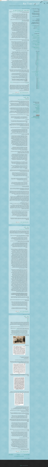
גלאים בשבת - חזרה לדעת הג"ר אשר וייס (21, 10)
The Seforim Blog (37, 108)
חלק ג (25, 99)
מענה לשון (38, 106)
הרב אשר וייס (15, 93)
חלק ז (18, 99)
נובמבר (37, 61)
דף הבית (18, 454)
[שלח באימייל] (18, 92)
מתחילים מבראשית (37, 45)
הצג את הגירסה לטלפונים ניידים (19, 456)
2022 (38, 56)
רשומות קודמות (11, 454)
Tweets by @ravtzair (37, 31)
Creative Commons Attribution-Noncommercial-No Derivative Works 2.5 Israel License (35, 118)
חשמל (13, 93)
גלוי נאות (38, 29)
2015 (38, 81)
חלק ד (23, 99)
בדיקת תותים (38, 39)
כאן (19, 90)
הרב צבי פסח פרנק (20, 312)
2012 (38, 84)
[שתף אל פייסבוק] (16, 92)
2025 (38, 53)
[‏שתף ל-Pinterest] (15, 92)
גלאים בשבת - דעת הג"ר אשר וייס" (16, 11)
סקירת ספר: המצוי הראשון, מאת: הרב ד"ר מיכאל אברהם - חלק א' (35, 47)
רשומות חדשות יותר (27, 454)
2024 (38, 54)
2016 (38, 80)
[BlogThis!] (17, 92)
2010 (38, 86)
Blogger (21, 465)
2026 (38, 52)
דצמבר (37, 60)
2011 (38, 85)
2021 (38, 57)
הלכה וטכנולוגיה (21, 93)
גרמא (25, 93)
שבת (17, 312)
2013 (38, 83)
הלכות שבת (18, 93)
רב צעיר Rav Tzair (31, 3)
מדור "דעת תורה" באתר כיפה (36, 104)
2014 (38, 82)
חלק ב (26, 99)
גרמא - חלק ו (26, 316)
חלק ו (20, 99)
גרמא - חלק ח (26, 97)
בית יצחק (26, 452)
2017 (38, 79)
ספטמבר (37, 63)
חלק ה (21, 99)
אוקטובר (37, 62)
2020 (38, 58)
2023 (38, 55)
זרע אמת (19, 452)
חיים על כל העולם (37, 105)
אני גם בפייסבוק (37, 28)
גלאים (26, 93)
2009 (38, 87)
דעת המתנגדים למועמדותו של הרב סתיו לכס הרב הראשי (35, 44)
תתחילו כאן (33, 25)
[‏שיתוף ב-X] (17, 222)
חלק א (28, 99)
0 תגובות (21, 92)
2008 (38, 88)
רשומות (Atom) (26, 458)
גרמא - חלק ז (26, 227)
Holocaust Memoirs (37, 107)
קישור (15, 328)
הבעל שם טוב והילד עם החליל (36, 40)
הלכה (23, 93)
